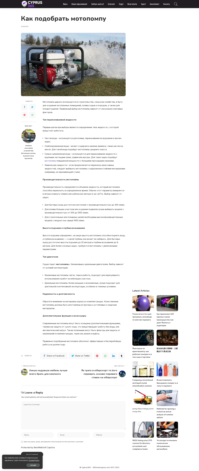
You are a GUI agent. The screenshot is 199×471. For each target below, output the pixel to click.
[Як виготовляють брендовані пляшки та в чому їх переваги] (167, 369)
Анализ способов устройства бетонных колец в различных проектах (28, 151)
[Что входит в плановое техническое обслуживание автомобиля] (167, 430)
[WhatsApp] (32, 115)
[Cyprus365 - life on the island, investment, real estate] (32, 4)
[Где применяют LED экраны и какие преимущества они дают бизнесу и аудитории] (167, 303)
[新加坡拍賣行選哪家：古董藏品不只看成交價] (167, 338)
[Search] (176, 4)
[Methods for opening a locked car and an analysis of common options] (167, 398)
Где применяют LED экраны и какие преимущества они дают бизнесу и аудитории (165, 320)
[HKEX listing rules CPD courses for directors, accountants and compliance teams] (143, 430)
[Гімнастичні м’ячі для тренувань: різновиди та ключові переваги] (143, 303)
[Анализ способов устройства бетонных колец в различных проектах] (28, 136)
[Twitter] (32, 107)
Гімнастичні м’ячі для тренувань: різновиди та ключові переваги (142, 317)
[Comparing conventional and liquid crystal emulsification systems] (143, 369)
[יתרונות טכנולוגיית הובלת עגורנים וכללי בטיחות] (143, 398)
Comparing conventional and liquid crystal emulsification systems (142, 383)
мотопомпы (50, 160)
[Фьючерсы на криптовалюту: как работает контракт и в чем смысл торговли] (143, 338)
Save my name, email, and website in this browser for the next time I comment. (54, 442)
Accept (33, 465)
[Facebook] (24, 107)
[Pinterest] (24, 115)
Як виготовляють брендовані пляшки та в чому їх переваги (167, 383)
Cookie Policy (34, 460)
